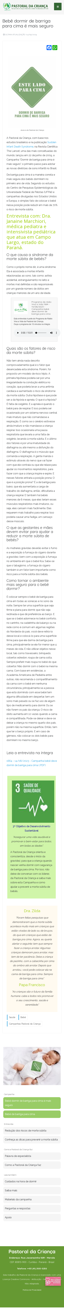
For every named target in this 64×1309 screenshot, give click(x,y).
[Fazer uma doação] (53, 1281)
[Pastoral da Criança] (25, 6)
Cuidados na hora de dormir (21, 1181)
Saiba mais (11, 1190)
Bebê (23, 1017)
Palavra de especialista (18, 1156)
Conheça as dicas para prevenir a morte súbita (31, 1139)
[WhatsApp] (54, 47)
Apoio (8, 1217)
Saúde (12, 1017)
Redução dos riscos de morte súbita (25, 1130)
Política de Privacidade (32, 1290)
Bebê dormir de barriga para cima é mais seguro (27, 23)
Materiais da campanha (18, 1199)
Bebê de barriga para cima (20, 1114)
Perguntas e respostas (17, 1208)
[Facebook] (49, 47)
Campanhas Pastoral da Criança (25, 1024)
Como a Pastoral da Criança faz (23, 1165)
